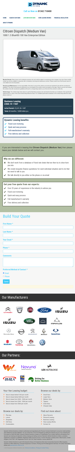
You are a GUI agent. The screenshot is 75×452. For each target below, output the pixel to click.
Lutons (8, 417)
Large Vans (46, 397)
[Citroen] (7, 310)
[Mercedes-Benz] (8, 332)
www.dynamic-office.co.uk (17, 445)
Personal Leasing (48, 417)
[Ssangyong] (55, 332)
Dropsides (9, 420)
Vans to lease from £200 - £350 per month (19, 399)
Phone (6, 248)
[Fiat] (30, 310)
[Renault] (44, 332)
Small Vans (46, 395)
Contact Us (46, 424)
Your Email (8, 240)
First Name (8, 224)
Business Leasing (48, 420)
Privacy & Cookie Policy (42, 448)
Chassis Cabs (47, 406)
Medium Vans (47, 399)
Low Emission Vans (29, 18)
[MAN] (43, 321)
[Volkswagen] (42, 342)
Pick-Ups (8, 415)
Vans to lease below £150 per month (17, 395)
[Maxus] (56, 320)
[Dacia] (19, 310)
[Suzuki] (7, 342)
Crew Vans (46, 404)
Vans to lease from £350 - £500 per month (19, 401)
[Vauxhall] (31, 342)
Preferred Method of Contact (15, 269)
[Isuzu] (62, 310)
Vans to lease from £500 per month (17, 404)
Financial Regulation (61, 18)
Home (4, 18)
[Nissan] (21, 332)
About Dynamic (8, 22)
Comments (7, 256)
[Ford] (44, 310)
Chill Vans (9, 422)
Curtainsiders (10, 424)
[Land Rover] (29, 321)
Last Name (8, 232)
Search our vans (14, 18)
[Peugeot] (32, 332)
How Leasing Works (44, 18)
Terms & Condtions (30, 448)
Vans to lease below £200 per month (17, 397)
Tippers (45, 401)
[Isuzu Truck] (9, 321)
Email (7, 273)
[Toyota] (19, 342)
